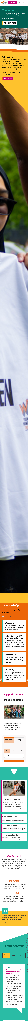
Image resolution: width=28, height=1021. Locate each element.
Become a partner (9, 826)
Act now (8, 79)
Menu (21, 3)
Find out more (10, 23)
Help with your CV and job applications (15, 637)
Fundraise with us (11, 800)
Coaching (9, 669)
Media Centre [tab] (6, 955)
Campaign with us (9, 816)
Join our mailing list (10, 835)
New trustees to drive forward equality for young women (14, 971)
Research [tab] (14, 955)
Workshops (10, 655)
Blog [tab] (21, 955)
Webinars (9, 623)
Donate (13, 3)
